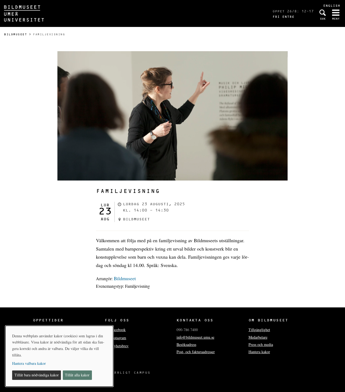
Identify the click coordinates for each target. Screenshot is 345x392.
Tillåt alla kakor (77, 374)
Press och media (261, 344)
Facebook (118, 329)
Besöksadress (186, 344)
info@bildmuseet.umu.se (195, 337)
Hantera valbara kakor (29, 363)
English (331, 5)
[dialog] (59, 356)
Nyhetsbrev (120, 345)
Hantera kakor (259, 351)
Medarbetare (258, 337)
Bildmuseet (15, 34)
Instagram (118, 337)
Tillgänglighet (259, 329)
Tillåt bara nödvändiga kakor (37, 374)
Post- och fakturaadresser (196, 351)
